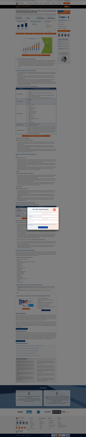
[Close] (57, 208)
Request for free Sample (43, 227)
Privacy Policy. (52, 224)
